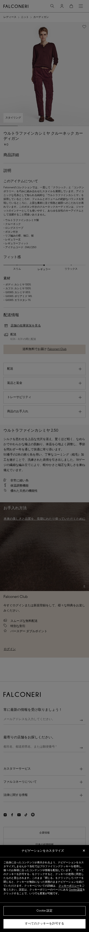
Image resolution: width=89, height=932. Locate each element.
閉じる (84, 852)
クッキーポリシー (69, 886)
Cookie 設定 (44, 910)
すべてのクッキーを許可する (44, 923)
